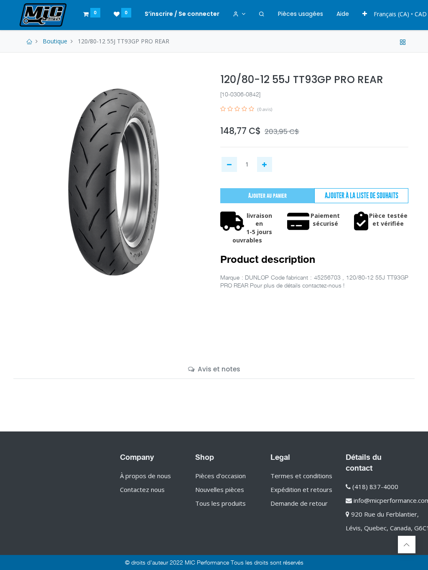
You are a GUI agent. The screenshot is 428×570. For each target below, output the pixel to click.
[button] (365, 14)
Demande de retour (299, 503)
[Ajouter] (265, 164)
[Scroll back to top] (406, 544)
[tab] (214, 369)
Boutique (55, 41)
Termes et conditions (301, 476)
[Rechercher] (261, 14)
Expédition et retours (301, 489)
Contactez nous (142, 489)
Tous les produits (220, 503)
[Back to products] (402, 41)
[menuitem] (300, 14)
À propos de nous (145, 476)
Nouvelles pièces (219, 489)
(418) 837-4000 (375, 486)
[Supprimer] (229, 164)
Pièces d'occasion (220, 476)
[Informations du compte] (239, 14)
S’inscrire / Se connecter (182, 14)
